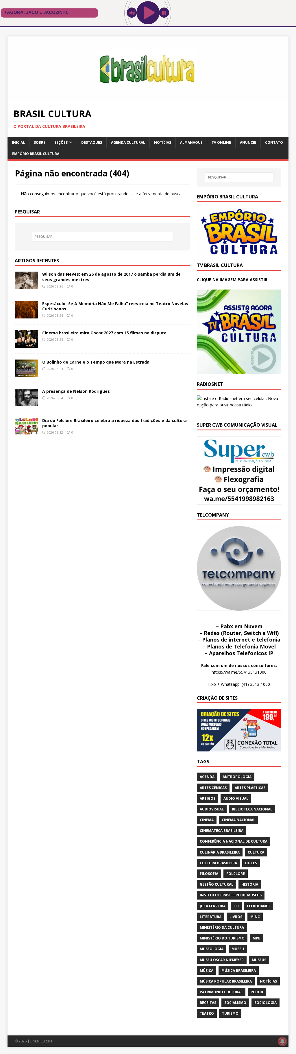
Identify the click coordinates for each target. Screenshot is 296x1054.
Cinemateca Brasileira (221, 830)
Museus (259, 959)
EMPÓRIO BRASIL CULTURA (35, 153)
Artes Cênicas (213, 787)
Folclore (235, 873)
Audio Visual (235, 798)
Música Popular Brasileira (226, 981)
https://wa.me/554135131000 (239, 672)
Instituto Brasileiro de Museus (231, 895)
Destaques (91, 142)
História (249, 884)
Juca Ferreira (212, 906)
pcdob (257, 991)
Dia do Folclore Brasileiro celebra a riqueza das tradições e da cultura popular (114, 423)
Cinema (207, 819)
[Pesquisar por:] (102, 237)
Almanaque (191, 142)
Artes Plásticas (250, 787)
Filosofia (209, 873)
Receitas (208, 1002)
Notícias (162, 142)
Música (206, 970)
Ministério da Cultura (222, 927)
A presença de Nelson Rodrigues (76, 391)
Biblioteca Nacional (252, 809)
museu (238, 948)
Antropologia (237, 776)
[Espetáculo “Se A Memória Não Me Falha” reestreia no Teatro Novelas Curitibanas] (26, 315)
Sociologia (265, 1002)
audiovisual (212, 809)
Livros (236, 916)
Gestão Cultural (216, 884)
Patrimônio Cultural (221, 991)
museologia (211, 948)
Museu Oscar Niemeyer (222, 959)
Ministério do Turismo (222, 938)
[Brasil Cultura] (148, 98)
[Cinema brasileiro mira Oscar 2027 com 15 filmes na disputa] (26, 344)
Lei (236, 906)
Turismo (230, 1013)
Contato (274, 142)
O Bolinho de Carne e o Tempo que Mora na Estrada (95, 362)
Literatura (210, 916)
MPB (256, 938)
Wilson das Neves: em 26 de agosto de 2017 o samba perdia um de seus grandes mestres (111, 276)
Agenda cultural (128, 142)
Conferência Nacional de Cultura (233, 841)
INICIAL (18, 142)
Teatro (207, 1013)
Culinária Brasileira (220, 852)
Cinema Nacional (238, 819)
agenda (207, 776)
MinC (255, 916)
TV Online (221, 142)
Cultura (256, 852)
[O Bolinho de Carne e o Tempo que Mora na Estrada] (26, 373)
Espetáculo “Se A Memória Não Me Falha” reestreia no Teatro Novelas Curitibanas (115, 306)
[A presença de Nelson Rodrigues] (26, 403)
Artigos (207, 798)
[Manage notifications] (282, 1041)
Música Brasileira (238, 970)
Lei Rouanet (258, 906)
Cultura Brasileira (218, 862)
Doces (251, 862)
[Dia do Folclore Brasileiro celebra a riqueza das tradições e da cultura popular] (26, 432)
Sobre (39, 142)
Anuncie (248, 142)
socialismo (235, 1002)
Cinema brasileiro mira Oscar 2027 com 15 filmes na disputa (104, 333)
